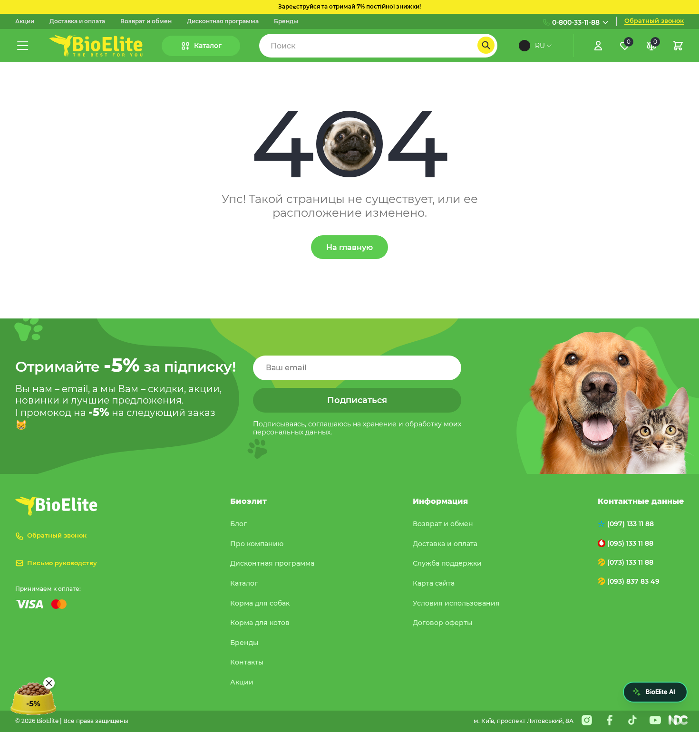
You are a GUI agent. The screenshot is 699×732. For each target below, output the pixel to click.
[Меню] (22, 45)
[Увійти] (598, 45)
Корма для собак (260, 603)
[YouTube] (655, 720)
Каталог (244, 583)
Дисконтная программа (223, 21)
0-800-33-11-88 (576, 22)
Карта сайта (434, 583)
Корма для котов (260, 622)
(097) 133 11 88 (630, 524)
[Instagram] (586, 720)
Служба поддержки (447, 563)
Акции (24, 21)
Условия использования (456, 603)
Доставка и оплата (77, 21)
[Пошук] (486, 45)
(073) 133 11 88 (630, 562)
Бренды (286, 21)
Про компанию (256, 543)
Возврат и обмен (146, 21)
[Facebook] (609, 720)
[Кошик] (678, 45)
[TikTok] (632, 720)
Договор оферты (442, 622)
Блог (238, 524)
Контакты (246, 662)
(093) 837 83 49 (633, 581)
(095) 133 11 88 (630, 543)
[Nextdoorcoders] (678, 720)
